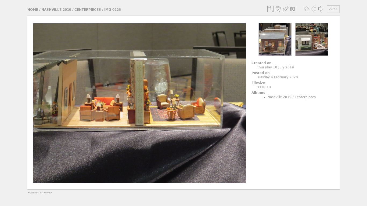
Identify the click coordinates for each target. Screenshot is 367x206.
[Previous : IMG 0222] (313, 8)
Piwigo (48, 192)
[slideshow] (278, 8)
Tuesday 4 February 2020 (277, 77)
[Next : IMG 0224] (320, 8)
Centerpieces (87, 10)
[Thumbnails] (306, 8)
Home (32, 10)
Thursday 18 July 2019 (275, 67)
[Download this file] (292, 8)
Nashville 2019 (56, 10)
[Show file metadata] (285, 8)
